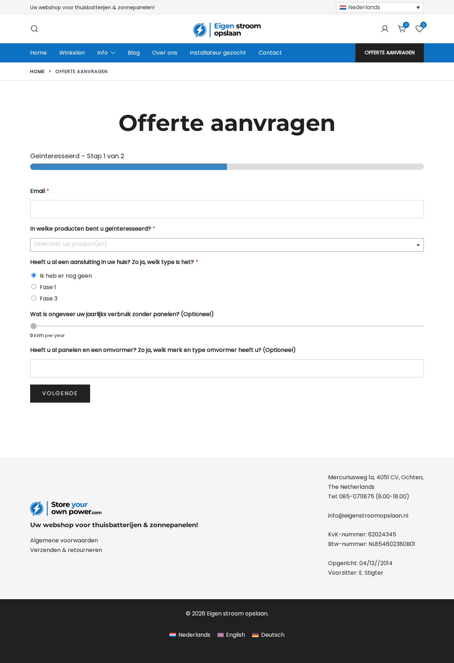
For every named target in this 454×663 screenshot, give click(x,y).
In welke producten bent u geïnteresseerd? (92, 229)
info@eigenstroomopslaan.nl (368, 516)
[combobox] (227, 245)
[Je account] (385, 29)
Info (102, 53)
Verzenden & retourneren (66, 550)
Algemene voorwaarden (64, 540)
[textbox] (224, 244)
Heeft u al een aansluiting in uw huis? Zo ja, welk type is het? (114, 262)
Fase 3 (48, 298)
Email (39, 191)
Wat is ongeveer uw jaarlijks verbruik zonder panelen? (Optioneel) (122, 314)
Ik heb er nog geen (66, 276)
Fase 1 (48, 287)
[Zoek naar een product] (34, 29)
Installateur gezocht (218, 53)
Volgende (60, 393)
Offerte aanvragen (390, 52)
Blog (134, 53)
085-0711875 (356, 496)
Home (38, 53)
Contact (270, 53)
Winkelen (72, 53)
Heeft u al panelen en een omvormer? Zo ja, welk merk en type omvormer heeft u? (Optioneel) (163, 350)
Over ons (164, 53)
